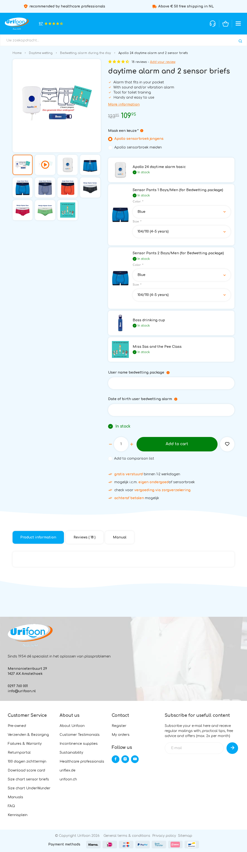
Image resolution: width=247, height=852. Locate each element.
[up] (131, 444)
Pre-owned (17, 726)
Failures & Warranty (25, 743)
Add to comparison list (134, 458)
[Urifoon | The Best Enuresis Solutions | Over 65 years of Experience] (17, 24)
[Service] (213, 23)
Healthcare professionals (82, 761)
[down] (110, 444)
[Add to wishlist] (227, 444)
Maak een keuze (123, 131)
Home (17, 53)
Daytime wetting (41, 53)
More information (124, 104)
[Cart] (225, 23)
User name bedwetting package (136, 372)
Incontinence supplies (79, 743)
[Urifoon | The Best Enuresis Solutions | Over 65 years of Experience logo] (30, 635)
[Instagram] (125, 759)
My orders (121, 735)
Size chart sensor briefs (28, 779)
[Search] (240, 41)
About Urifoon (72, 726)
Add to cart (177, 444)
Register (119, 726)
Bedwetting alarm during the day (85, 53)
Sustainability (71, 752)
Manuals (15, 797)
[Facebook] (115, 759)
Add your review (162, 62)
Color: (138, 201)
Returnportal (19, 752)
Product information (38, 537)
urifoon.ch (68, 779)
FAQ (11, 806)
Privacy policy (164, 836)
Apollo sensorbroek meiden (138, 147)
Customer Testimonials (80, 735)
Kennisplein (17, 815)
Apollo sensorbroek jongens (139, 139)
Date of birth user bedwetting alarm (140, 399)
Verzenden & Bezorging (28, 735)
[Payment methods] (93, 844)
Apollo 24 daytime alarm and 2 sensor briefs (153, 53)
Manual (119, 537)
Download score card (26, 770)
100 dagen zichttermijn (27, 761)
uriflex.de (67, 770)
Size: (137, 221)
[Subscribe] (232, 748)
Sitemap (185, 836)
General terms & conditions (126, 836)
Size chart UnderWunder (29, 788)
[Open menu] (238, 23)
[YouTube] (135, 759)
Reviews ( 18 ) (85, 537)
